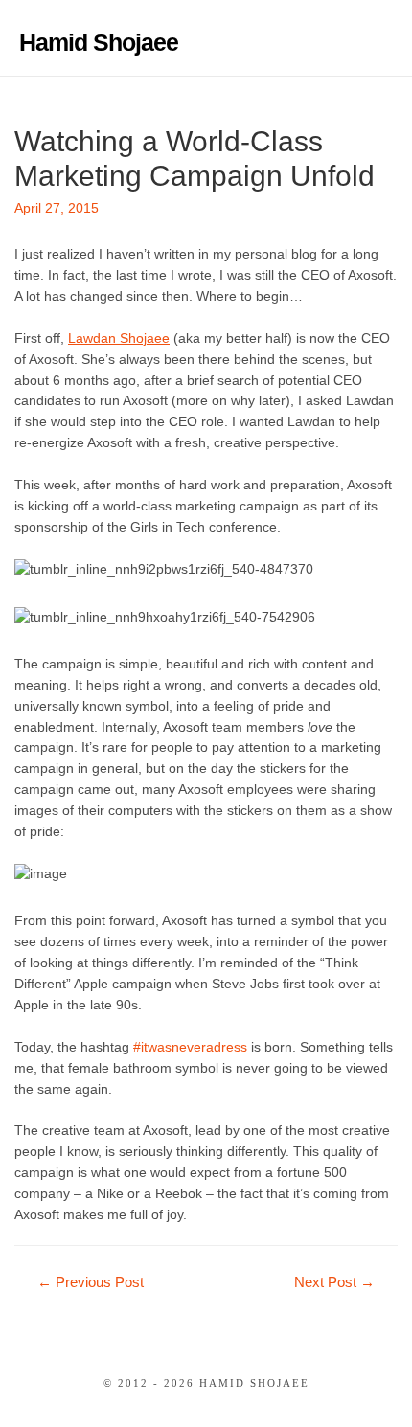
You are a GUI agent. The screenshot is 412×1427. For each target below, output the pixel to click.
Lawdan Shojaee (119, 338)
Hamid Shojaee (98, 43)
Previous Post (90, 1282)
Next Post (334, 1282)
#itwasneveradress (190, 1047)
